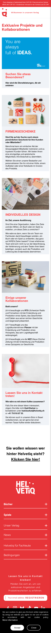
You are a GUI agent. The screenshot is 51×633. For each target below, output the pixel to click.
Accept (17, 627)
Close (33, 627)
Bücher (8, 504)
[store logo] (4, 12)
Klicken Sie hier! (25, 459)
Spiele (7, 514)
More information (10, 620)
